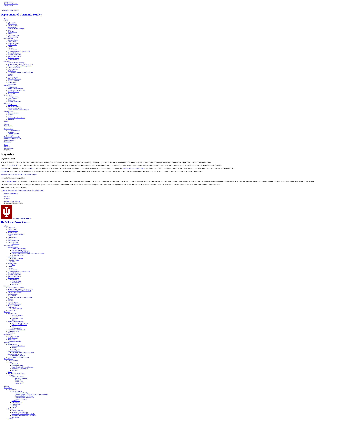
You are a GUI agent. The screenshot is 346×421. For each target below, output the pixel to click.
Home (6, 19)
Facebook (7, 196)
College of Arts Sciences (12, 201)
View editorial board (37, 190)
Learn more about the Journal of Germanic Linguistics (16, 190)
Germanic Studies (21, 14)
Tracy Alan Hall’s (13, 165)
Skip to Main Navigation (11, 4)
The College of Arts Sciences (10, 10)
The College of (21, 218)
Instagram (7, 198)
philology (32, 168)
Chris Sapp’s (4, 168)
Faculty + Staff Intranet (10, 193)
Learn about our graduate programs (27, 174)
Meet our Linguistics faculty (9, 174)
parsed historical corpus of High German (133, 168)
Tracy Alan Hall (11, 181)
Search (6, 121)
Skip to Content (8, 2)
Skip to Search (8, 5)
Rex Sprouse (4, 171)
